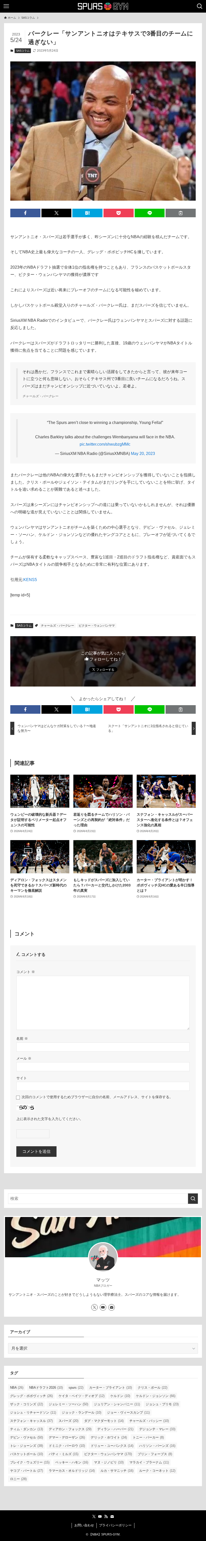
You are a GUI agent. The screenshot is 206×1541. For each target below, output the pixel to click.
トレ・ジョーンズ (26, 1446)
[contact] (111, 1307)
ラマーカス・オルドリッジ (72, 1471)
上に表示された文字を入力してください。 (49, 1119)
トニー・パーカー (148, 1437)
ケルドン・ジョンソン (155, 1396)
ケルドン (120, 1396)
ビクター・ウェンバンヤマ (97, 625)
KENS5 (30, 580)
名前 (22, 1038)
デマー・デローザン (67, 1437)
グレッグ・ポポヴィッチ (31, 1396)
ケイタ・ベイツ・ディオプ (82, 1396)
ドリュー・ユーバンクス (112, 1446)
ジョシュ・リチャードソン (33, 1412)
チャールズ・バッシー (149, 1421)
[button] (25, 213)
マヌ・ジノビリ (109, 1462)
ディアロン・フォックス (70, 1429)
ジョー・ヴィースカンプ (128, 1412)
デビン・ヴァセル (26, 1437)
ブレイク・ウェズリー (29, 1462)
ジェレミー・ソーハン (68, 1404)
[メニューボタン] (6, 6)
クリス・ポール (152, 1387)
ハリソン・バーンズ (157, 1446)
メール (23, 1058)
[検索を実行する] (193, 1198)
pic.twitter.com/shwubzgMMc (105, 444)
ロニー (18, 1479)
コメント (25, 972)
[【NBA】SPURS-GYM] (103, 6)
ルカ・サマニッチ (116, 1471)
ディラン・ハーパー (115, 1429)
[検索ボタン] (199, 6)
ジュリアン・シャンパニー (117, 1404)
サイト (21, 1078)
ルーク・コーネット (157, 1471)
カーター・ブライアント (110, 1387)
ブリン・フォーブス (155, 1454)
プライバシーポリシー (115, 1525)
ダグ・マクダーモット (104, 1421)
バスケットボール (26, 1454)
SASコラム (23, 50)
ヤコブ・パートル (26, 1471)
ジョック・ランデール (81, 1412)
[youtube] (103, 1307)
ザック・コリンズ (26, 1404)
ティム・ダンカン (26, 1429)
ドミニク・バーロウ (67, 1446)
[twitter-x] (94, 1307)
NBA (16, 1387)
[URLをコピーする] (181, 213)
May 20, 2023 (143, 453)
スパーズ (68, 1421)
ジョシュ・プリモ (162, 1404)
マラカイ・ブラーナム (149, 1462)
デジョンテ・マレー (157, 1429)
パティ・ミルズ (63, 1454)
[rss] (106, 1516)
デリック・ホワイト (109, 1437)
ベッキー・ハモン (71, 1462)
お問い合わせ (84, 1525)
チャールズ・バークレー (57, 625)
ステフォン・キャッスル (31, 1421)
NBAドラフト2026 (46, 1387)
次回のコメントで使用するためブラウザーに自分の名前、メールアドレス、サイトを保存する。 (97, 1097)
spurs (76, 1387)
